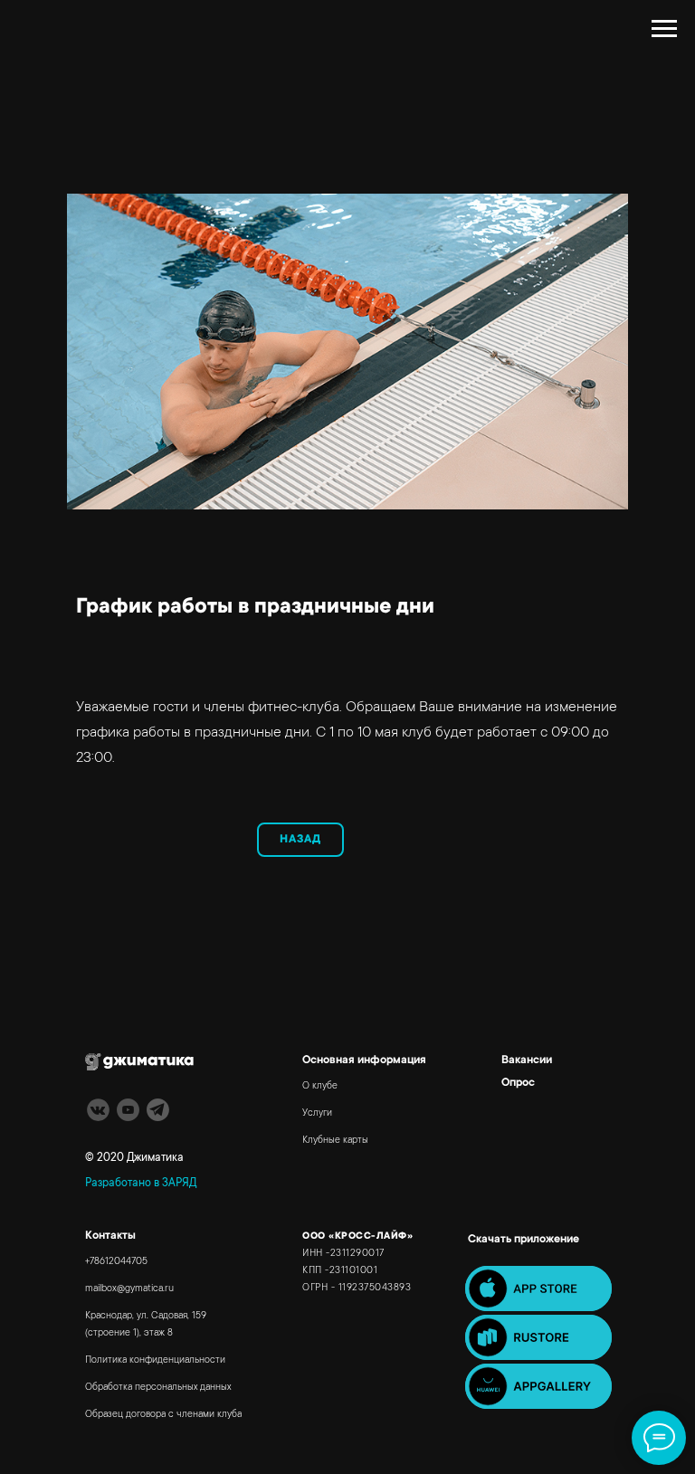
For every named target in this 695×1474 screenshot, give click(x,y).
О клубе (320, 1086)
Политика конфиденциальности (155, 1360)
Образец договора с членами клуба (163, 1415)
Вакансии (526, 1060)
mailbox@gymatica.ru (129, 1289)
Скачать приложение (523, 1239)
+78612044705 (116, 1262)
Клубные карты (335, 1141)
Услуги (317, 1113)
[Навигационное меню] (664, 29)
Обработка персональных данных (158, 1388)
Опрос (518, 1083)
